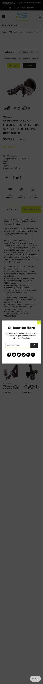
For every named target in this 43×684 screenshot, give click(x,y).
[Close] (39, 322)
